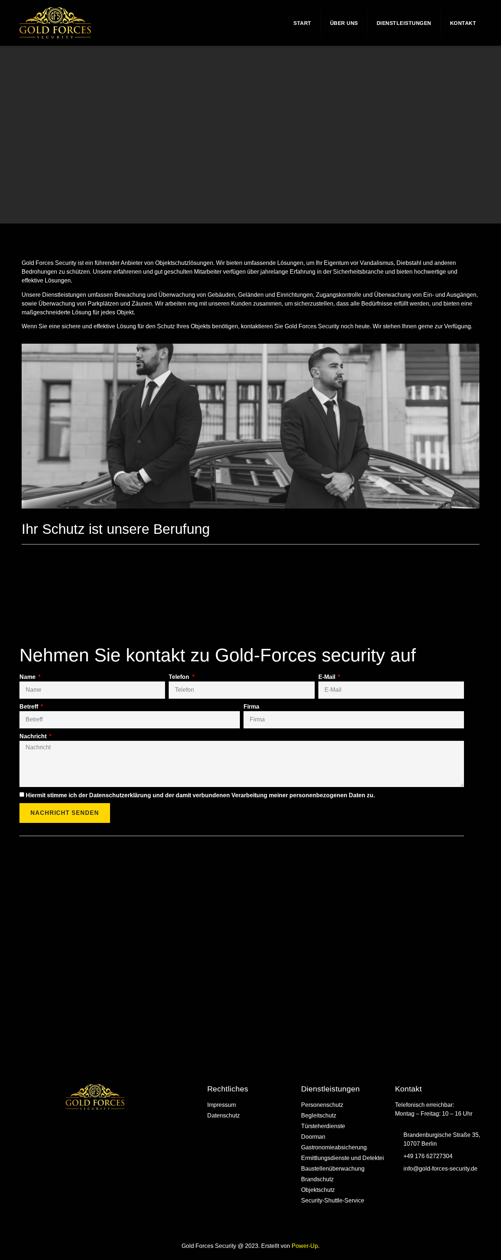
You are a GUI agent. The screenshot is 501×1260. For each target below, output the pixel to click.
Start (302, 23)
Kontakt (463, 23)
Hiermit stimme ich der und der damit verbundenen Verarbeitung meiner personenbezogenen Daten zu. (200, 795)
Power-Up (305, 1246)
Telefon (180, 677)
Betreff (29, 706)
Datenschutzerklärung (120, 795)
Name (28, 677)
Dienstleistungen (404, 23)
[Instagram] (95, 1134)
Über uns (344, 23)
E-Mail (327, 677)
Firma (251, 706)
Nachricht (33, 736)
